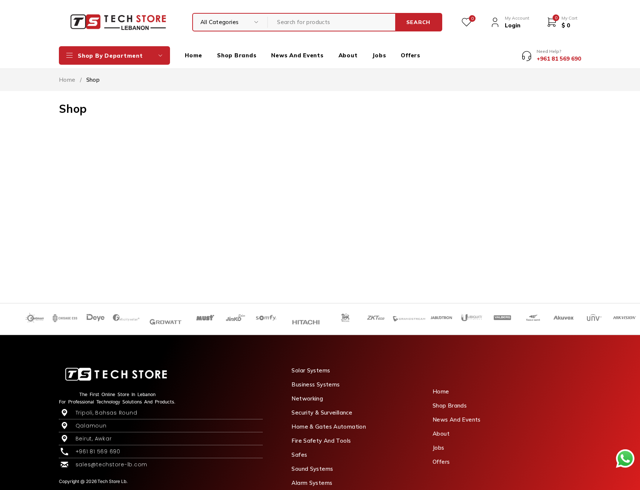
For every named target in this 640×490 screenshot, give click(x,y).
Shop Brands (450, 405)
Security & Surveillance (321, 412)
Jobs (438, 447)
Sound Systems (312, 468)
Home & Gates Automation (328, 426)
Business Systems (315, 384)
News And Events (457, 419)
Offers (441, 461)
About (441, 433)
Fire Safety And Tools (321, 440)
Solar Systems (310, 370)
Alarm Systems (311, 482)
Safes (299, 454)
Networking (307, 398)
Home (67, 79)
